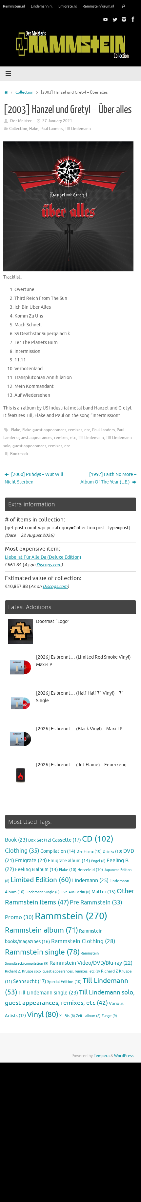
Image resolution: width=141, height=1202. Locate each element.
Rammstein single (42, 952)
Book (16, 840)
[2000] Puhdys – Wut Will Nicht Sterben (34, 478)
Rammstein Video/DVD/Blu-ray (91, 963)
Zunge (109, 1015)
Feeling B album (36, 869)
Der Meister (21, 120)
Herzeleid (90, 869)
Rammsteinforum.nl (98, 6)
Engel (98, 861)
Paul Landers (51, 128)
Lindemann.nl (41, 6)
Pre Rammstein (96, 902)
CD (97, 839)
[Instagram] (124, 19)
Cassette (66, 840)
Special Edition (64, 981)
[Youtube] (105, 19)
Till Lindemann (78, 128)
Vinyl (42, 1014)
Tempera (102, 1055)
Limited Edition (40, 880)
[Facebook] (133, 19)
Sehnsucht (29, 981)
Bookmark (19, 453)
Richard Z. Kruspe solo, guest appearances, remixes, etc (52, 971)
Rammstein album (41, 930)
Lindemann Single (43, 892)
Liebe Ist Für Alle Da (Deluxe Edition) (43, 557)
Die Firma (89, 851)
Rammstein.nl (14, 6)
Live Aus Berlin (76, 892)
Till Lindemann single (48, 993)
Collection (24, 92)
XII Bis (67, 1016)
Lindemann (90, 880)
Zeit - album (88, 1016)
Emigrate (31, 860)
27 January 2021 (57, 120)
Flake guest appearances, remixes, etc (56, 429)
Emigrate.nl (67, 6)
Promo (19, 917)
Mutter (103, 892)
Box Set (39, 840)
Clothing (22, 851)
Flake (33, 128)
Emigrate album (69, 861)
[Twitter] (114, 19)
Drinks (112, 851)
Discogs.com (48, 565)
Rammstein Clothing (83, 941)
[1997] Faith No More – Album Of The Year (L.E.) (108, 478)
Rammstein (71, 916)
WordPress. (124, 1055)
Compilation (57, 851)
